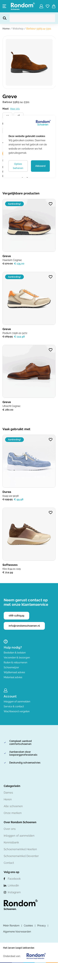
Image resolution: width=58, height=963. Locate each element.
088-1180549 (16, 615)
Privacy (41, 925)
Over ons (10, 828)
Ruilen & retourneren (15, 662)
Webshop (18, 28)
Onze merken (13, 813)
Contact (9, 862)
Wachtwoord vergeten (17, 711)
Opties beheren (18, 166)
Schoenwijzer (11, 667)
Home (6, 28)
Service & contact (14, 706)
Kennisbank (11, 842)
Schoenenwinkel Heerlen (20, 849)
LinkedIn (13, 885)
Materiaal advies (13, 677)
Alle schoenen (13, 806)
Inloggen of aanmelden (17, 701)
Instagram (14, 892)
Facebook (14, 878)
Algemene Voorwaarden (17, 931)
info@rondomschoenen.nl (24, 625)
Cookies (28, 925)
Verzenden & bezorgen (17, 657)
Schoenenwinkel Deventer (21, 856)
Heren (8, 799)
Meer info (15, 109)
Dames (8, 792)
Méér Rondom (11, 925)
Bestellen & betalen (15, 652)
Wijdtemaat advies (14, 672)
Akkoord (40, 165)
